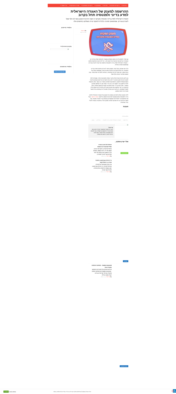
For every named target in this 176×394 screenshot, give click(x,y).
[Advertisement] (108, 376)
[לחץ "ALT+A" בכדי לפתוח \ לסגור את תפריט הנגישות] (174, 391)
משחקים (98, 5)
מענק (93, 120)
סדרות (105, 5)
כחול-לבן (98, 120)
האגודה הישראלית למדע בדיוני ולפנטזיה (112, 120)
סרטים (125, 5)
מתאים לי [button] (6, 391)
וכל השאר (64, 5)
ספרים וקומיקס (74, 5)
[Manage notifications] (173, 391)
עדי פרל (110, 127)
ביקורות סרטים (115, 5)
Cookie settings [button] (12, 391)
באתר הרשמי (94, 97)
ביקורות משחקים (87, 5)
